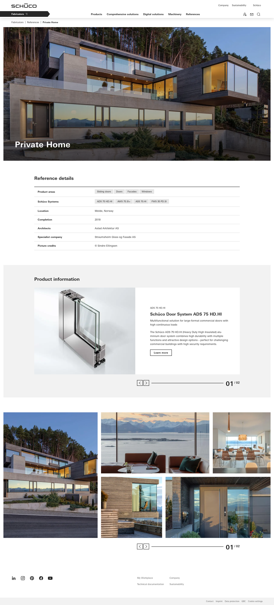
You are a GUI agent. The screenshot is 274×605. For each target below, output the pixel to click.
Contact (209, 601)
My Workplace (145, 577)
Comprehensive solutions (123, 14)
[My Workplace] (245, 14)
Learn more (161, 352)
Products (96, 14)
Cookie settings (255, 601)
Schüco (257, 5)
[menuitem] (13, 578)
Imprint (219, 601)
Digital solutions (153, 14)
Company (223, 5)
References (193, 14)
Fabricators (17, 14)
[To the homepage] (24, 5)
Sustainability (239, 5)
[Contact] (252, 14)
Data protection (232, 601)
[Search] (259, 14)
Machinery (174, 14)
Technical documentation (150, 584)
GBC (244, 601)
